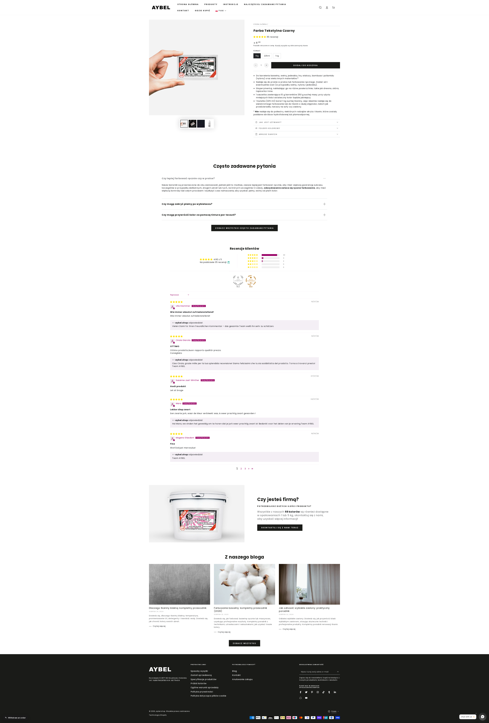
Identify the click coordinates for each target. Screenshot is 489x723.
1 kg (277, 56)
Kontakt (236, 675)
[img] (176, 302)
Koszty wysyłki (281, 45)
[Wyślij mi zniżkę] (338, 672)
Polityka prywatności (202, 691)
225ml (267, 56)
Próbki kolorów (199, 683)
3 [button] (245, 468)
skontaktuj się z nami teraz (279, 527)
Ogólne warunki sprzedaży (205, 687)
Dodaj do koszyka (305, 65)
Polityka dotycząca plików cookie (208, 695)
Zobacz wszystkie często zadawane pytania (244, 228)
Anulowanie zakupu (242, 679)
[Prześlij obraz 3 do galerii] (201, 124)
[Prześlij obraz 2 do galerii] (192, 124)
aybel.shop (160, 711)
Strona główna (260, 24)
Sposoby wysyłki (199, 671)
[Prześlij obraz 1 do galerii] (184, 124)
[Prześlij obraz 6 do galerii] (209, 124)
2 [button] (241, 468)
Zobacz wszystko (244, 643)
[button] (221, 10)
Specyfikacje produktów (203, 679)
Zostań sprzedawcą (201, 675)
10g (257, 56)
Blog (234, 671)
